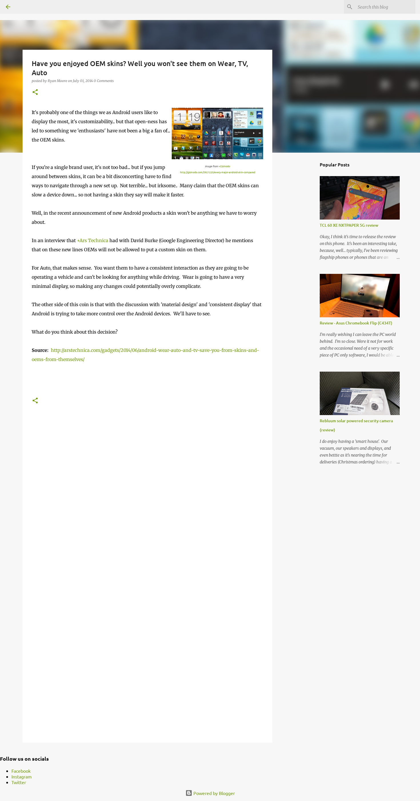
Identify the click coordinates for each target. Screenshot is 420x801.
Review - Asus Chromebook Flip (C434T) (356, 323)
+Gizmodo (224, 166)
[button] (35, 92)
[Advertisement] (301, 247)
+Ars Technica (92, 240)
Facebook (21, 771)
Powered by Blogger (213, 793)
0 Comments (104, 81)
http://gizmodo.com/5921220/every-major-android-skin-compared (217, 172)
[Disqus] (147, 502)
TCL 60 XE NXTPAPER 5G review (349, 225)
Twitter (18, 782)
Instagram (21, 776)
